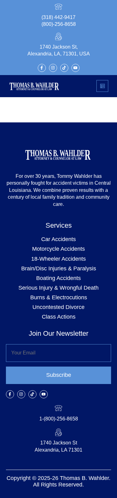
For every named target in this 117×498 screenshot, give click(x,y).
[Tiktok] (64, 68)
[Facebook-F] (42, 68)
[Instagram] (53, 68)
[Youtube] (75, 68)
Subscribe (58, 375)
